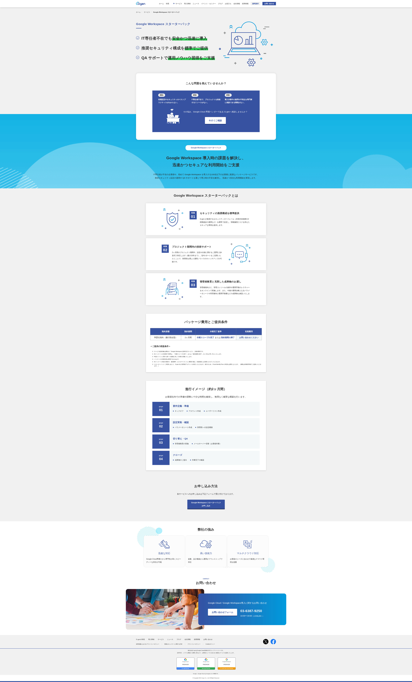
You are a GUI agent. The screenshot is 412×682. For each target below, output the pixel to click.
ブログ (220, 4)
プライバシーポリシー (194, 644)
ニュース (196, 4)
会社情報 (236, 4)
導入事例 (187, 4)
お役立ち (228, 4)
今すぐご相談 (215, 120)
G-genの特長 (140, 639)
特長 (167, 4)
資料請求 (255, 4)
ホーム (161, 4)
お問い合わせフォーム (222, 612)
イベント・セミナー (208, 4)
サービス (179, 4)
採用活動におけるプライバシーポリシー (147, 644)
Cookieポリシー (210, 644)
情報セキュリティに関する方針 (173, 644)
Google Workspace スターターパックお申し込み (206, 504)
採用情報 (245, 4)
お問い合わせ (269, 4)
